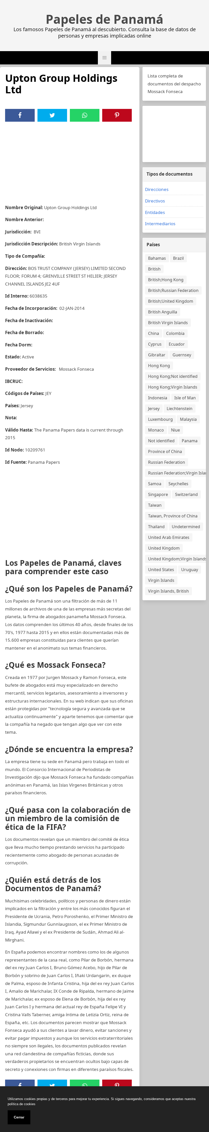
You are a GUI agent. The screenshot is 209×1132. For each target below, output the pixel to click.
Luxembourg (160, 419)
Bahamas (157, 258)
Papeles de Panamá (104, 19)
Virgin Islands (161, 580)
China (153, 333)
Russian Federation (166, 462)
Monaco (156, 430)
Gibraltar (156, 355)
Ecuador (177, 344)
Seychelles (178, 483)
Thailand (156, 526)
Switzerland (186, 494)
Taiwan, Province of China (173, 516)
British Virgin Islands (168, 322)
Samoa (154, 483)
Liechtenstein (179, 408)
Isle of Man (185, 398)
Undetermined (186, 526)
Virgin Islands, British (168, 591)
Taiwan (155, 505)
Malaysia (188, 419)
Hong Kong (159, 365)
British (154, 269)
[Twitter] (52, 115)
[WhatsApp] (85, 115)
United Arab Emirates (168, 537)
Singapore (158, 494)
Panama (190, 441)
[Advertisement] (69, 160)
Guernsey (182, 355)
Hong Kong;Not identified (173, 376)
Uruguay (189, 569)
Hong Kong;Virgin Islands (172, 387)
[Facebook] (20, 115)
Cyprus (155, 344)
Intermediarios (160, 224)
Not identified (161, 441)
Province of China (165, 451)
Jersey (154, 408)
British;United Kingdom (170, 301)
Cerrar (19, 1117)
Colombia (175, 333)
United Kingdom (164, 548)
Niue (175, 430)
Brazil (178, 258)
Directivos (155, 201)
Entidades (155, 212)
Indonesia (157, 398)
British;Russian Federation (173, 290)
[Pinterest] (117, 115)
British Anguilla (162, 312)
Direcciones (156, 189)
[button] (104, 57)
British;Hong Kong (166, 279)
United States (161, 569)
